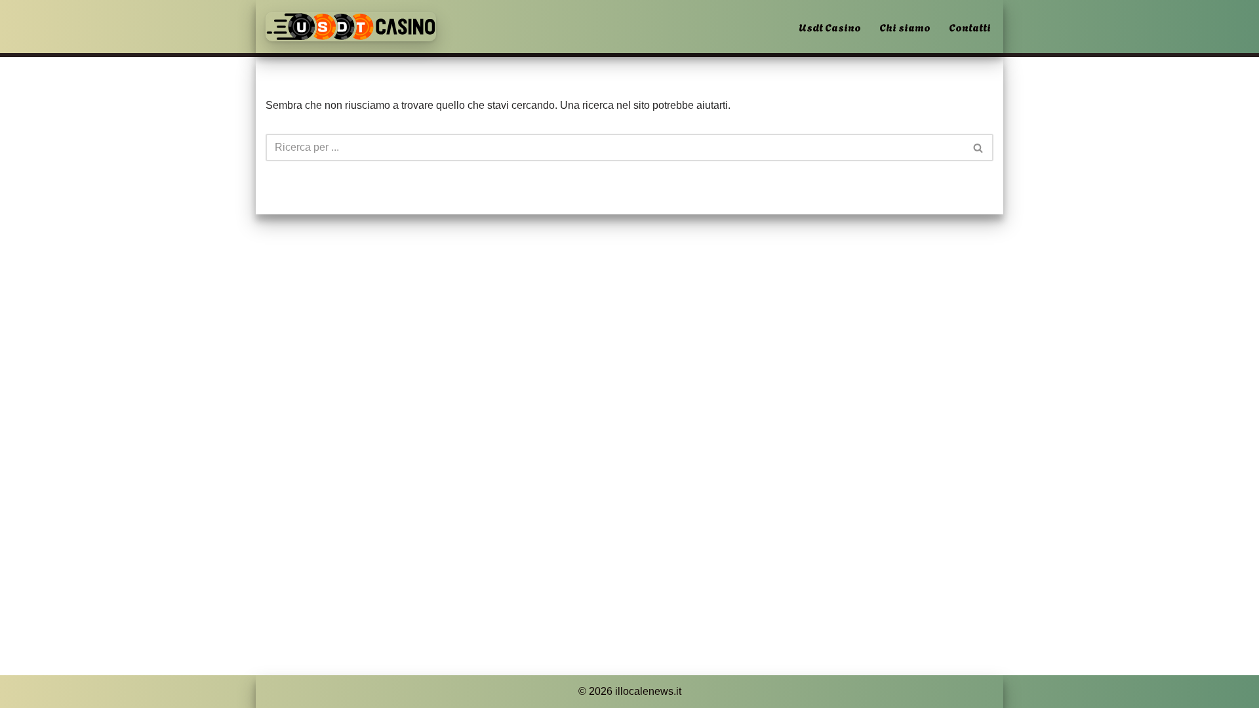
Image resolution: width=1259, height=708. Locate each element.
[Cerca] (978, 147)
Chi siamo (904, 26)
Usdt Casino (830, 26)
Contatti (970, 26)
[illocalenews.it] (351, 26)
